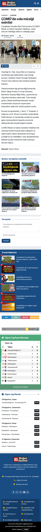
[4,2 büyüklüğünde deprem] (11, 167)
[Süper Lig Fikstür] (38, 394)
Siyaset (21, 10)
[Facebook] (13, 492)
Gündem (4, 10)
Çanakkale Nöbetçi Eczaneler (10, 503)
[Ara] (35, 3)
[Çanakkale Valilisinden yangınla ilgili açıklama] (30, 184)
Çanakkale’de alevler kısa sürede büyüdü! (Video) (28, 209)
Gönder (6, 241)
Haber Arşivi (28, 520)
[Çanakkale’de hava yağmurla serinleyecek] (11, 184)
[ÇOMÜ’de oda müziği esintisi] (20, 52)
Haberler (4, 15)
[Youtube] (24, 492)
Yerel (36, 10)
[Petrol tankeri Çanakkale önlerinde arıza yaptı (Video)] (11, 201)
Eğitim (29, 10)
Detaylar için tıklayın (20, 387)
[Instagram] (20, 492)
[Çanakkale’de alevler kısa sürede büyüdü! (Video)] (30, 201)
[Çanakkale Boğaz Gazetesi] (8, 3)
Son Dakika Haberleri (12, 520)
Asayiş (13, 10)
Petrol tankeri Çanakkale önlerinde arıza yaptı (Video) (10, 209)
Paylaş (6, 66)
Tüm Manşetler (28, 514)
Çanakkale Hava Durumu (28, 503)
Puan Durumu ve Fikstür (9, 515)
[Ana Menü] (38, 3)
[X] (17, 492)
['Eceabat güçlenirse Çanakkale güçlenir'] (30, 167)
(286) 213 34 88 (22, 480)
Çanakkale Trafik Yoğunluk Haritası (27, 509)
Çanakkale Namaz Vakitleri (10, 509)
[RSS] (27, 492)
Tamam (26, 529)
